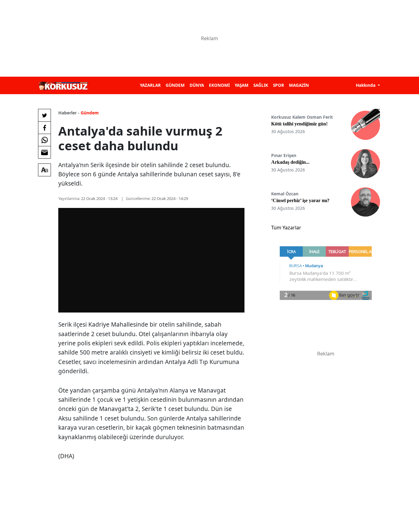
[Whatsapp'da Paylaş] (44, 140)
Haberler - (68, 113)
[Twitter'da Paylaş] (44, 115)
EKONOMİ (219, 85)
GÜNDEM (175, 85)
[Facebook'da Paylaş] (44, 127)
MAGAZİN (299, 85)
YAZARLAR (150, 85)
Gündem (90, 113)
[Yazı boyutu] (44, 170)
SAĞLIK (260, 85)
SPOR (278, 85)
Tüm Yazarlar (286, 227)
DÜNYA (197, 85)
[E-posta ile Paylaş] (44, 152)
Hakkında (366, 85)
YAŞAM (241, 85)
